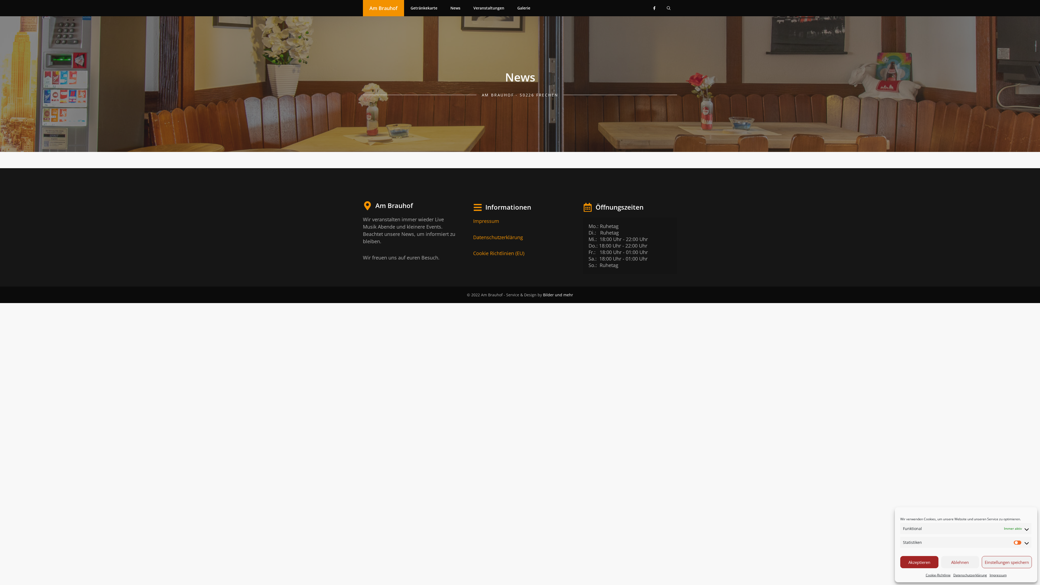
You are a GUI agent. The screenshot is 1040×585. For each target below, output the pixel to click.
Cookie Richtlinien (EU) (498, 253)
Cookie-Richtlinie (938, 575)
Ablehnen (960, 562)
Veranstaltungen (488, 8)
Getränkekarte (424, 8)
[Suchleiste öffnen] (668, 8)
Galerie (523, 8)
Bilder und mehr (558, 294)
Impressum (998, 575)
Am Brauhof (383, 8)
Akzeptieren (919, 562)
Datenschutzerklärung (970, 575)
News (455, 8)
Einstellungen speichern (1007, 562)
